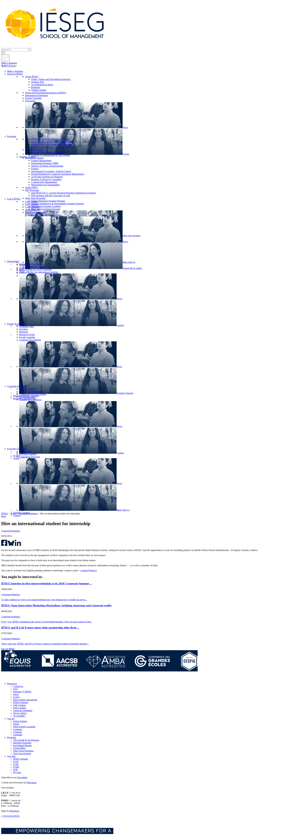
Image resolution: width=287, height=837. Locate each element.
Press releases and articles (25, 699)
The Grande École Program (26, 740)
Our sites (11, 756)
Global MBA (19, 748)
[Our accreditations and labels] (99, 670)
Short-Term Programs (23, 751)
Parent (16, 724)
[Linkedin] (31, 678)
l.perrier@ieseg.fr (88, 570)
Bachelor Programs (22, 743)
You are (10, 718)
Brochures (32, 782)
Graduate (17, 732)
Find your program (22, 753)
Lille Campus (19, 705)
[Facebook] (4, 678)
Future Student (20, 721)
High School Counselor (24, 726)
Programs (11, 737)
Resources (12, 683)
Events (16, 697)
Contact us (18, 686)
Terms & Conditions (22, 710)
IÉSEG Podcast (20, 702)
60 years (17, 772)
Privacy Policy (20, 713)
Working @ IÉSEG (22, 691)
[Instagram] (18, 678)
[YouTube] (24, 678)
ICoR (15, 764)
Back (3, 516)
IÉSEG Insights (20, 759)
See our (7, 649)
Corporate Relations (28, 513)
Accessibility (19, 716)
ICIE (15, 769)
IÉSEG (4, 513)
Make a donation (9, 63)
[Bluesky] (11, 678)
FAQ (15, 689)
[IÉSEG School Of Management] (62, 46)
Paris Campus (19, 708)
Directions (14, 811)
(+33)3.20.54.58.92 (10, 816)
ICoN (16, 761)
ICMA (16, 767)
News (13, 513)
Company (17, 729)
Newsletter (22, 777)
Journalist (17, 734)
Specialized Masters (22, 745)
